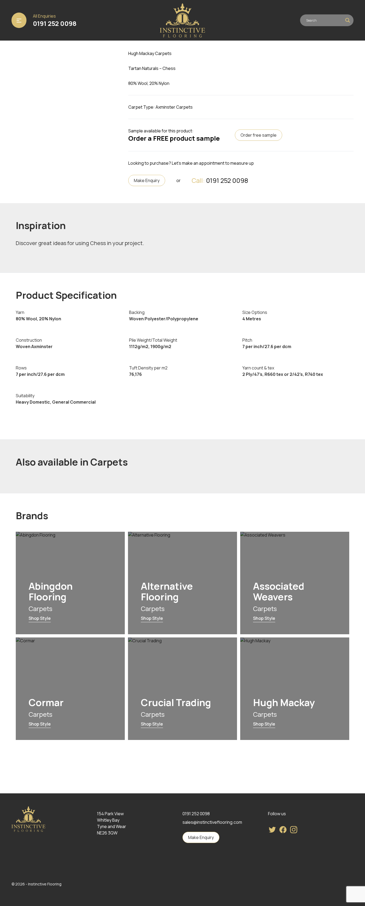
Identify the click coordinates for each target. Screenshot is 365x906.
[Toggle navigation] (18, 20)
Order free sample (258, 135)
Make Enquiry (147, 180)
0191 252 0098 (54, 23)
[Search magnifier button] (347, 20)
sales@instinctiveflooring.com (212, 822)
